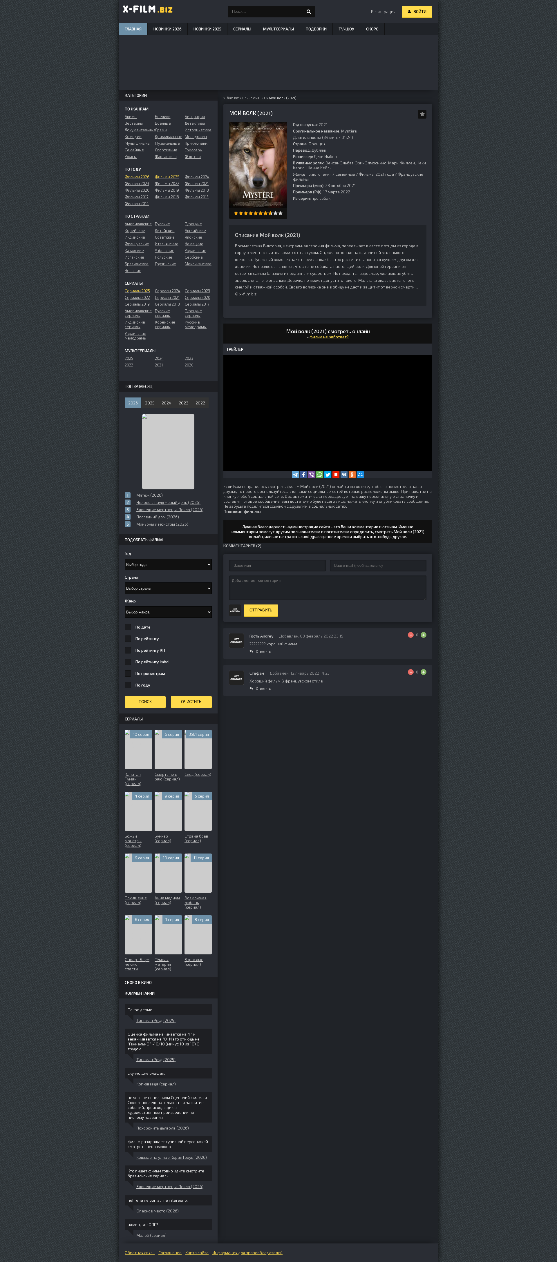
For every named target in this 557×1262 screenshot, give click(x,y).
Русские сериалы (163, 313)
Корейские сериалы (165, 324)
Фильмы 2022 (167, 183)
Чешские (133, 270)
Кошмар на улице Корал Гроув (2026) (171, 1157)
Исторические (198, 130)
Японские (193, 237)
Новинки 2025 (207, 28)
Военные (163, 123)
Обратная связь (140, 1252)
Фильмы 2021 (197, 183)
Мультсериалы (278, 28)
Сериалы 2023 (197, 290)
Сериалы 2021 (167, 297)
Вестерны (134, 123)
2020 (189, 365)
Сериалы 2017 (197, 304)
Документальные (138, 130)
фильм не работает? (329, 336)
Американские (138, 223)
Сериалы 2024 (167, 290)
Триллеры (193, 150)
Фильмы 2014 (137, 203)
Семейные (345, 174)
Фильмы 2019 (167, 190)
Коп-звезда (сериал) (156, 1083)
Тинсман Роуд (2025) (156, 1020)
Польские (163, 257)
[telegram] (295, 474)
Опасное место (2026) (157, 1210)
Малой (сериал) (151, 1235)
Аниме (131, 116)
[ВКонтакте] (344, 474)
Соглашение (170, 1252)
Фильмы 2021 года (376, 174)
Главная (133, 28)
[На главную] (148, 11)
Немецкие (194, 243)
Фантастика (166, 156)
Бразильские (137, 264)
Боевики (163, 116)
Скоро (372, 28)
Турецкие (193, 223)
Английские (195, 230)
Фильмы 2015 (197, 197)
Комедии (133, 136)
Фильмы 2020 (137, 190)
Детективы (195, 123)
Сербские (194, 257)
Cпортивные (166, 150)
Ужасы (131, 156)
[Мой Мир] (360, 474)
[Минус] (411, 635)
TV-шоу (346, 28)
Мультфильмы (137, 143)
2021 (159, 365)
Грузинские (165, 264)
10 (280, 213)
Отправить (260, 610)
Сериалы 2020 (197, 297)
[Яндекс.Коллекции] (335, 474)
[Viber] (311, 474)
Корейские (135, 230)
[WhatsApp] (319, 474)
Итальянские (166, 243)
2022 (129, 365)
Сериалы (242, 28)
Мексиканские (198, 264)
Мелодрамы (196, 136)
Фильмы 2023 (137, 183)
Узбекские (164, 250)
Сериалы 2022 (137, 297)
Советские (165, 237)
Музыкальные (167, 143)
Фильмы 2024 (197, 177)
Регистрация (383, 11)
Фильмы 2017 (137, 197)
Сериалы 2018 (167, 304)
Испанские (134, 257)
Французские (137, 243)
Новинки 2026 (167, 28)
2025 (129, 358)
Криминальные (168, 136)
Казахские (134, 250)
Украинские (195, 250)
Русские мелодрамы (196, 324)
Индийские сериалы (135, 324)
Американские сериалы (138, 313)
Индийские (135, 237)
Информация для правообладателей (247, 1252)
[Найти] (309, 11)
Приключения (319, 174)
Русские (162, 223)
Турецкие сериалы (193, 313)
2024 (159, 358)
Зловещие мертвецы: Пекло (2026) (169, 1186)
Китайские (165, 230)
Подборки (316, 28)
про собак (321, 198)
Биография (195, 116)
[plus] (423, 635)
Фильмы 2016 (167, 197)
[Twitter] (327, 474)
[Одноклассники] (352, 474)
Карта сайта (197, 1252)
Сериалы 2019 (137, 304)
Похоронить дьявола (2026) (162, 1127)
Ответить (263, 651)
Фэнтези (193, 156)
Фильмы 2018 (197, 190)
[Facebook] (303, 474)
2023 (189, 358)
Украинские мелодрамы (136, 335)
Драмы (161, 130)
